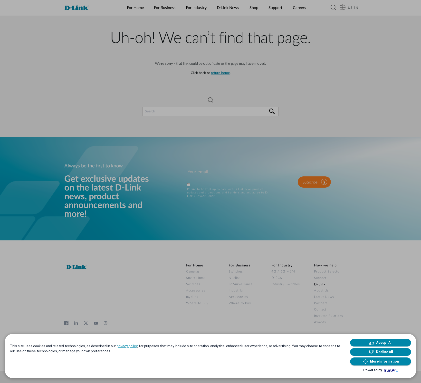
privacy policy (127, 346)
